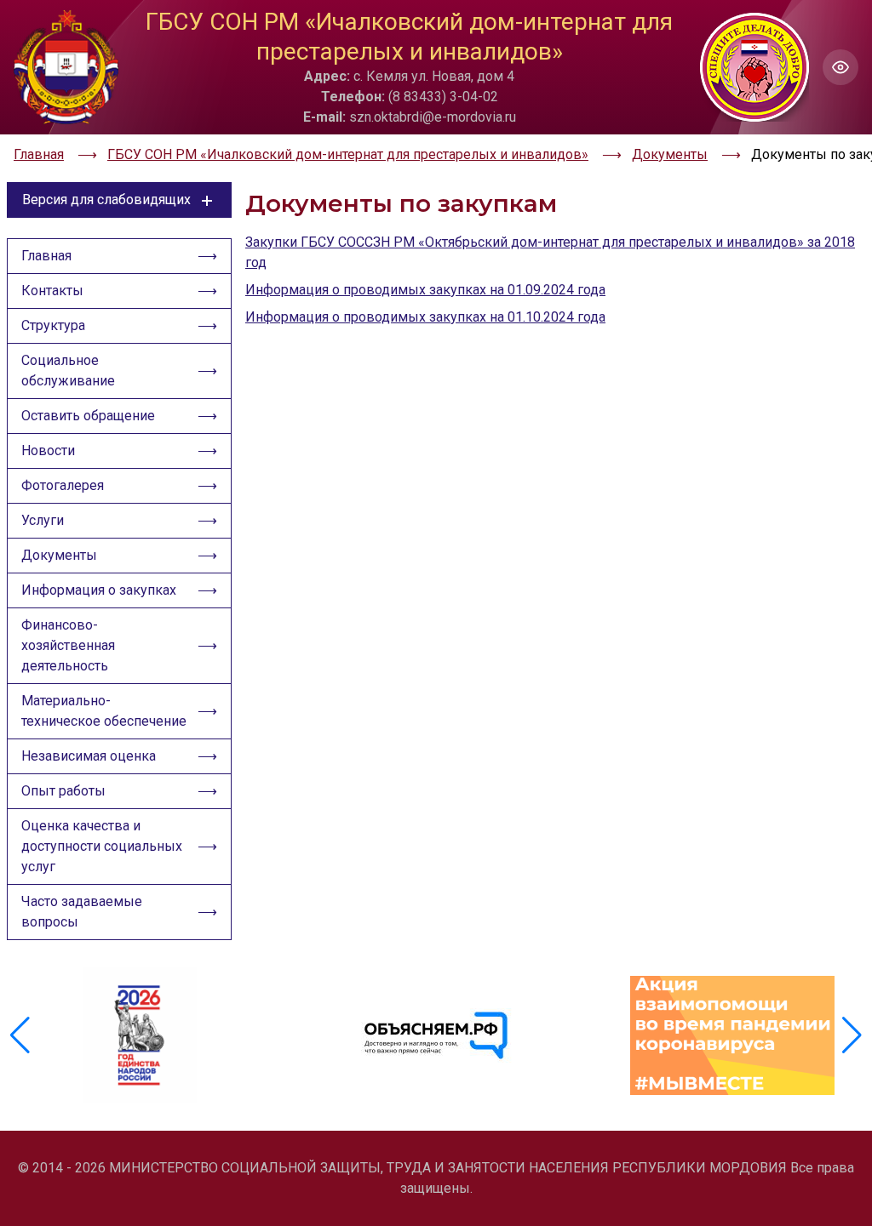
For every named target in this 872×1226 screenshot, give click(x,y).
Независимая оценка (88, 756)
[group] (139, 1035)
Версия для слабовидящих (106, 199)
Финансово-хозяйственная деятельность (68, 645)
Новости (48, 450)
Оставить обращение (88, 416)
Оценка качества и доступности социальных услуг (101, 846)
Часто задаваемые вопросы (81, 911)
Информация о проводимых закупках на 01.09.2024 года (425, 290)
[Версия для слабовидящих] (840, 67)
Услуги (42, 520)
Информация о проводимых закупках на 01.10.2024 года (425, 317)
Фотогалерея (62, 485)
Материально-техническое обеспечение (103, 711)
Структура (53, 325)
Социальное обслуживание (68, 370)
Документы (59, 555)
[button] (851, 1035)
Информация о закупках (98, 590)
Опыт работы (63, 791)
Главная (46, 256)
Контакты (52, 290)
